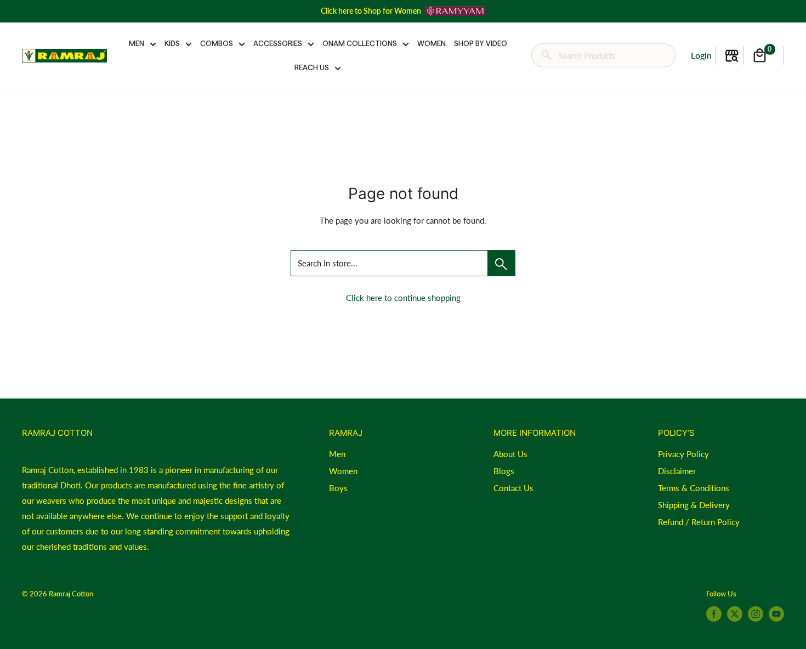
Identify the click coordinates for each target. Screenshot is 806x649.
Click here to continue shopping (403, 298)
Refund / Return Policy (699, 522)
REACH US (311, 67)
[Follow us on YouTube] (776, 614)
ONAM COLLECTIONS (359, 43)
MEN (136, 43)
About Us (510, 454)
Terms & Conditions (693, 488)
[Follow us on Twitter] (734, 614)
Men (337, 454)
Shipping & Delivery (694, 505)
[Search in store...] (501, 263)
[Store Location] (732, 56)
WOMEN (431, 43)
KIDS (172, 43)
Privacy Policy (683, 454)
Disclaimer (677, 471)
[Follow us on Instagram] (755, 614)
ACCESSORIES (277, 43)
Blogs (503, 471)
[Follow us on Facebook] (714, 614)
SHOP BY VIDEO (480, 43)
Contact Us (513, 488)
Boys (338, 488)
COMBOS (216, 43)
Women (343, 471)
